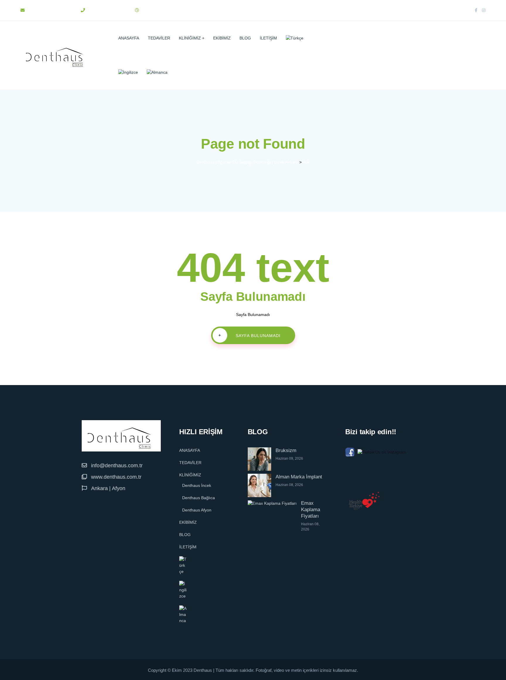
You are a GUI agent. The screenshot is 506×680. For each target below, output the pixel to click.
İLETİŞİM (268, 38)
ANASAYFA (128, 38)
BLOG (245, 38)
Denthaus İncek (196, 485)
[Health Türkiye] (364, 500)
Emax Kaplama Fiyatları (310, 509)
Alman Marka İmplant (299, 477)
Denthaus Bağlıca (198, 497)
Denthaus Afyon (196, 510)
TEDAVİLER (159, 38)
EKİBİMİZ (222, 38)
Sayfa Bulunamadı (249, 335)
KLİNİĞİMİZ (190, 38)
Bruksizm (286, 450)
